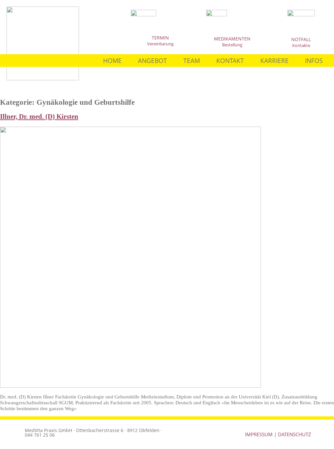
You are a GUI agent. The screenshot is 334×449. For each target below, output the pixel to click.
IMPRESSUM (259, 434)
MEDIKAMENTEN (232, 39)
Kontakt (230, 60)
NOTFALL (301, 39)
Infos (314, 60)
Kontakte (301, 45)
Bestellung (232, 45)
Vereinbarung (160, 44)
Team (191, 60)
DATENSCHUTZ (294, 434)
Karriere (274, 60)
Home (112, 60)
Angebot (152, 60)
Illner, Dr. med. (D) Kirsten (39, 116)
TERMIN (160, 38)
